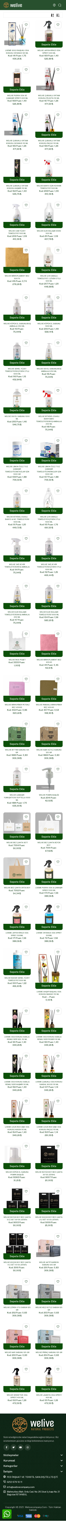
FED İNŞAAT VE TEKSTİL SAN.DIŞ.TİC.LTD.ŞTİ (32, 1477)
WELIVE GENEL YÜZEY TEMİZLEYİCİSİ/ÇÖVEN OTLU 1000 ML (17, 371)
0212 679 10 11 (14, 1482)
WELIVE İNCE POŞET (17, 660)
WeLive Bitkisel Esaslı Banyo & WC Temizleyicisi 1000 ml (17, 519)
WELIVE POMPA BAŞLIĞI (49, 795)
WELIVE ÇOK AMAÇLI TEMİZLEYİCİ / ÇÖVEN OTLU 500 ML (49, 278)
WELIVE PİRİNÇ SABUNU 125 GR (49, 1352)
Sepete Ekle (48, 44)
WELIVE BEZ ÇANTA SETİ (17, 842)
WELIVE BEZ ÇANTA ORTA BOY (17, 888)
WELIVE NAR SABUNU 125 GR (17, 1352)
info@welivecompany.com (21, 1487)
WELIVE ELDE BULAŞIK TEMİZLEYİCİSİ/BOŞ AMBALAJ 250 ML (17, 614)
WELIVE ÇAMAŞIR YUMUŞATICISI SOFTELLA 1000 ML (17, 797)
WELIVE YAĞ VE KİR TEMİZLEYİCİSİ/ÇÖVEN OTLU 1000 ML (49, 566)
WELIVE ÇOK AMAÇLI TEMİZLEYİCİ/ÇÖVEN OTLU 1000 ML (49, 519)
